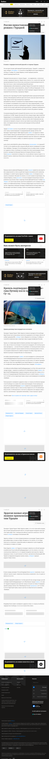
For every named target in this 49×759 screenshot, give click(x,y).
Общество (28, 260)
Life (37, 4)
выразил (9, 154)
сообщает (18, 337)
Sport (44, 4)
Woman (40, 4)
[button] (47, 2)
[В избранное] (22, 192)
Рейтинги (16, 4)
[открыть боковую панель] (41, 2)
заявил (30, 132)
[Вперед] (47, 195)
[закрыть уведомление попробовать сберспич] (39, 25)
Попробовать (32, 30)
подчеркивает (33, 144)
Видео (33, 4)
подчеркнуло (33, 561)
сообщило (41, 374)
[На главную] (3, 1)
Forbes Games (7, 4)
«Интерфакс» (14, 70)
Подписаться (9, 240)
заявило (40, 370)
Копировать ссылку (40, 32)
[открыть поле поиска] (44, 2)
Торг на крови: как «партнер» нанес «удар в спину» (24, 395)
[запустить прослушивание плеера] (39, 22)
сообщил (10, 520)
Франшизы (22, 4)
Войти (37, 1)
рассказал (19, 177)
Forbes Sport (7, 260)
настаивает (10, 129)
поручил (30, 170)
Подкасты (28, 4)
